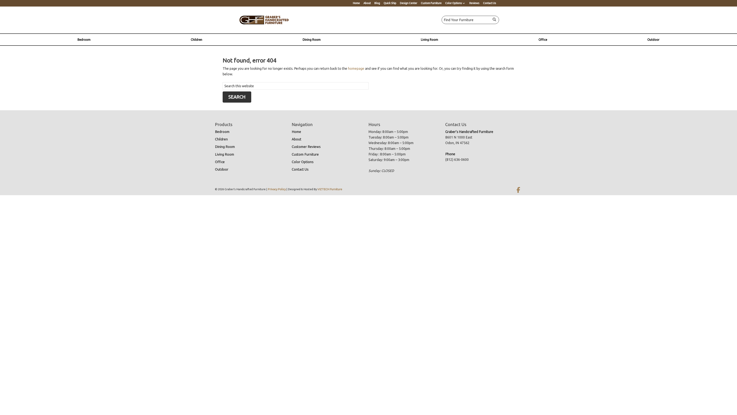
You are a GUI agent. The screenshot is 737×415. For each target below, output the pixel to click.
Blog (377, 3)
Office (543, 39)
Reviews (474, 3)
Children (196, 39)
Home (356, 3)
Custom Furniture (431, 3)
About (367, 3)
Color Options (453, 3)
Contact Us (489, 3)
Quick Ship (390, 3)
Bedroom (84, 39)
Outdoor (653, 39)
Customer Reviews (306, 147)
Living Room (429, 39)
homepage (356, 68)
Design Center (408, 3)
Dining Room (312, 39)
